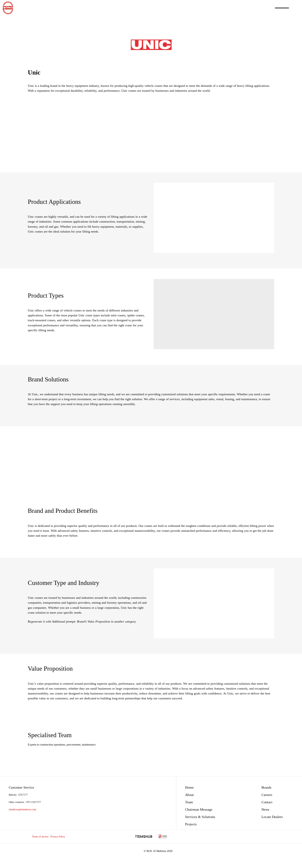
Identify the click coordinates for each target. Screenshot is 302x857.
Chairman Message (198, 809)
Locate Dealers (272, 817)
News (265, 809)
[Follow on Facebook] (270, 836)
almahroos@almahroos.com (22, 809)
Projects (191, 824)
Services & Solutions (200, 817)
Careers (266, 795)
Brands (266, 787)
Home (189, 787)
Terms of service (40, 836)
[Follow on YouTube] (288, 836)
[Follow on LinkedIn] (282, 836)
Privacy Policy (58, 836)
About (189, 795)
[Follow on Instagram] (276, 836)
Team (189, 802)
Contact (266, 802)
